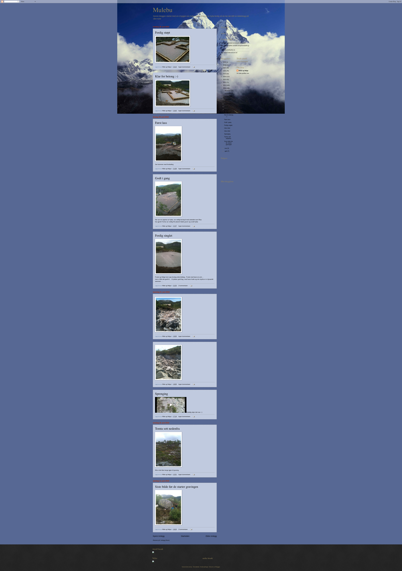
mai (226, 148)
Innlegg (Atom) (165, 540)
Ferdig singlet (163, 235)
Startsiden (185, 536)
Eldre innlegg (211, 536)
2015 (224, 74)
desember (228, 90)
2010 (224, 88)
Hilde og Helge (243, 70)
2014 (224, 76)
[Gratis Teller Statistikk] (153, 552)
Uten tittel (227, 128)
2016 (224, 71)
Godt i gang (162, 178)
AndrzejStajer (204, 567)
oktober (227, 96)
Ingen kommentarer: (184, 67)
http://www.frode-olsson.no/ (229, 52)
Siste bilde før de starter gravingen (176, 486)
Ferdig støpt (162, 32)
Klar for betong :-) (166, 76)
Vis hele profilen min (243, 73)
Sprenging (161, 393)
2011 (224, 85)
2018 (224, 65)
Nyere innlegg (158, 536)
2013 (224, 79)
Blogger (217, 567)
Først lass (161, 123)
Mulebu (162, 9)
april (226, 151)
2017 (224, 68)
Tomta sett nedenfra (167, 428)
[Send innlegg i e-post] (193, 67)
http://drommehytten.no (228, 50)
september (228, 99)
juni (226, 109)
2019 (224, 62)
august (227, 104)
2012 (224, 82)
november (228, 93)
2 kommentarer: (183, 285)
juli (226, 107)
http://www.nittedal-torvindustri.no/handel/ (233, 43)
